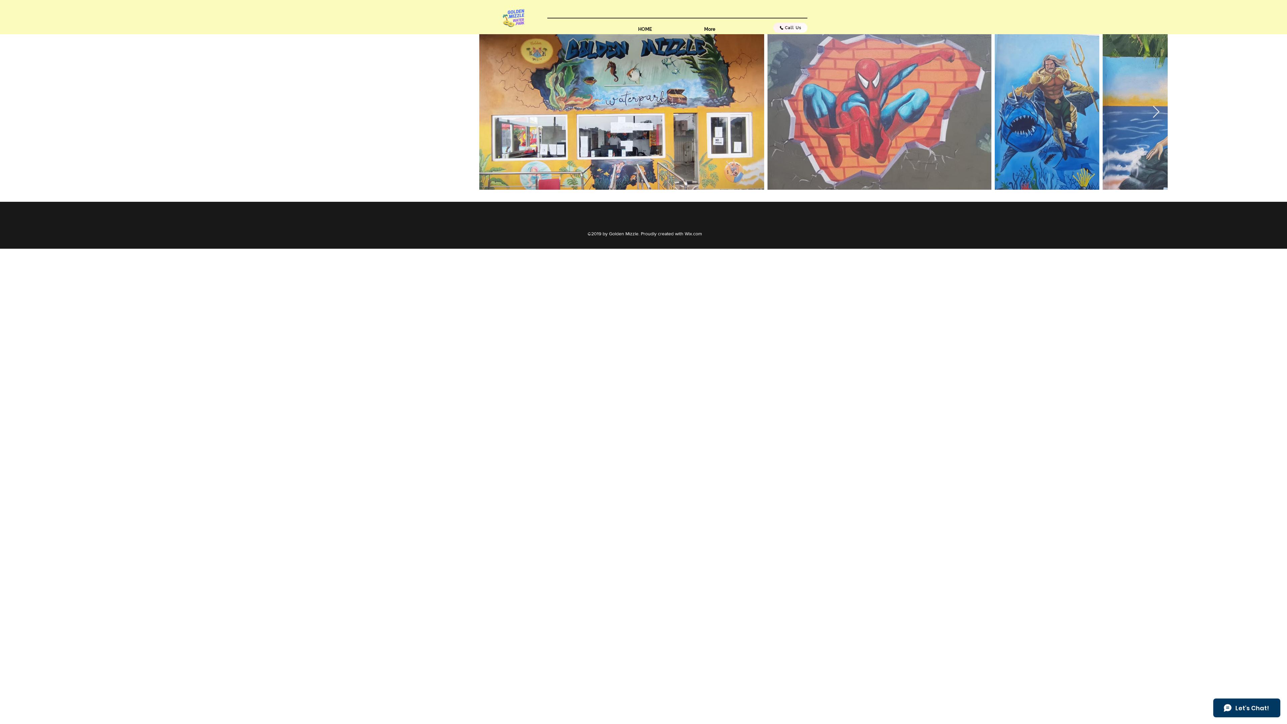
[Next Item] (1156, 112)
